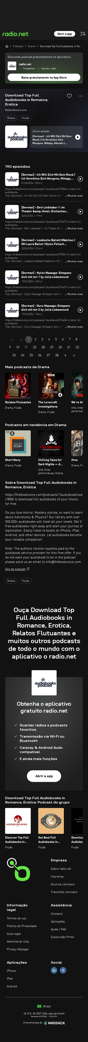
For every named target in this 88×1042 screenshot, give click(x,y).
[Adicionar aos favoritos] (69, 95)
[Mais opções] (80, 96)
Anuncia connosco (63, 884)
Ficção (25, 118)
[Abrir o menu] (82, 33)
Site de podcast (15, 569)
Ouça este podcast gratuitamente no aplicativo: (39, 57)
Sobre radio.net (61, 868)
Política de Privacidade (22, 926)
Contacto (57, 913)
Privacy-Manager (18, 949)
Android (12, 986)
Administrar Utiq (18, 941)
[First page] (12, 339)
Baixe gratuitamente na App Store (44, 77)
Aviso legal (14, 933)
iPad (10, 978)
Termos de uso (16, 918)
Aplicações (58, 921)
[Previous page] (21, 339)
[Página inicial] (7, 46)
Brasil (46, 1006)
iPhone (11, 970)
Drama (11, 118)
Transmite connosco (64, 892)
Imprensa (57, 876)
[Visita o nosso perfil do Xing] (63, 970)
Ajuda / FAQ (58, 929)
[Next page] (65, 355)
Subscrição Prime (62, 937)
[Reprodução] (77, 137)
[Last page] (73, 355)
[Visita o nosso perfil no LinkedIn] (54, 970)
